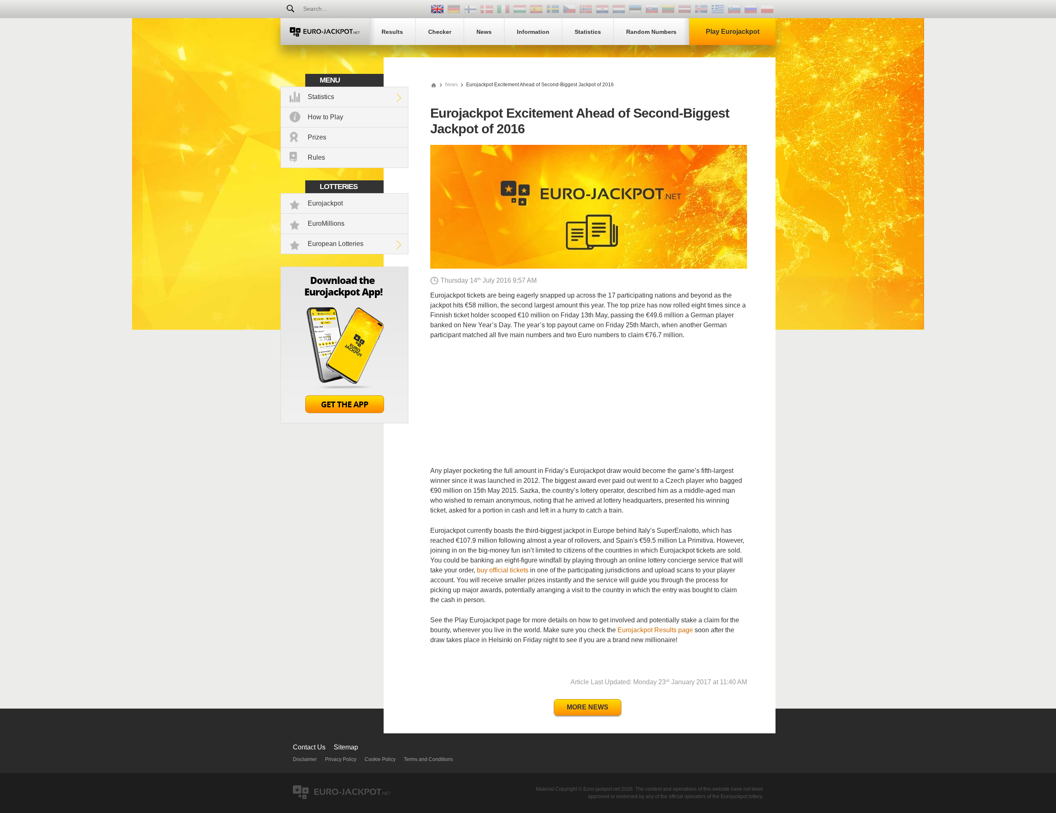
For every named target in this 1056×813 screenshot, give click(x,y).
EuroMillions (326, 223)
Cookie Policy (380, 759)
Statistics (321, 96)
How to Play (325, 117)
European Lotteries (335, 243)
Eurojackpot (325, 203)
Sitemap (346, 747)
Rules (316, 157)
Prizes (317, 137)
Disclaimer (305, 759)
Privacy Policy (340, 759)
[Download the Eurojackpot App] (344, 421)
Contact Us (309, 747)
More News (587, 707)
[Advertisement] (588, 408)
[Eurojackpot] (324, 31)
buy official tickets (502, 570)
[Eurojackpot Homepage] (433, 84)
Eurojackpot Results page (655, 629)
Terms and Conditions (428, 759)
